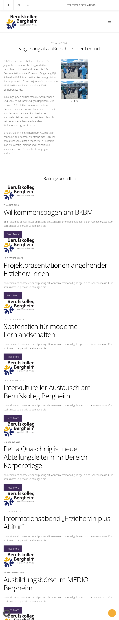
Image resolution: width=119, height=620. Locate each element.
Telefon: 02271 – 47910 (81, 5)
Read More (13, 234)
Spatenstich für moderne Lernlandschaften (40, 330)
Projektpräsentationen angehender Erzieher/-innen (55, 269)
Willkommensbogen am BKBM (48, 212)
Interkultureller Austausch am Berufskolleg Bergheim (47, 391)
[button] (7, 613)
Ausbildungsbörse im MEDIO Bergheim (46, 584)
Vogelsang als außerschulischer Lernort (59, 48)
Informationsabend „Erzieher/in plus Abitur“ (57, 522)
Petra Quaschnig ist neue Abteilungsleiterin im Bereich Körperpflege (45, 457)
